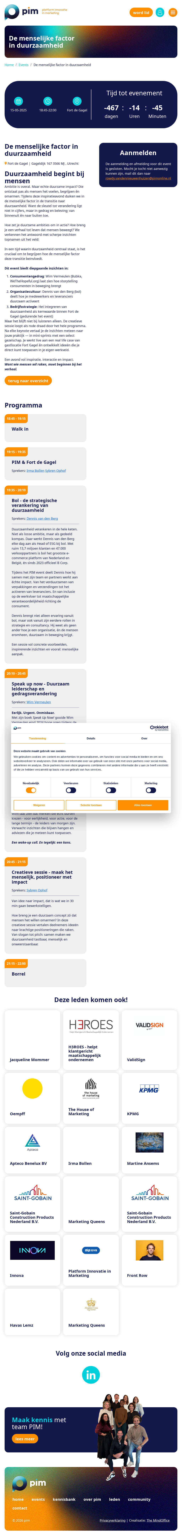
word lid (141, 12)
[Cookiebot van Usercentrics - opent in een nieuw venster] (152, 728)
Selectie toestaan (91, 805)
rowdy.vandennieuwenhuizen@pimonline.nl (138, 178)
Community (139, 1499)
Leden (114, 1499)
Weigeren (39, 805)
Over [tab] (144, 738)
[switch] (71, 790)
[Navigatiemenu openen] (172, 12)
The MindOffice (158, 1520)
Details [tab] (91, 738)
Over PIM (92, 1499)
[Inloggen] (160, 12)
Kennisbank (64, 1499)
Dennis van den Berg (42, 518)
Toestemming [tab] (37, 738)
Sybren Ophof (55, 470)
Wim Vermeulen (39, 702)
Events (24, 65)
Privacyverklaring (112, 1520)
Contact (19, 1508)
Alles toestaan (143, 805)
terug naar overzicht (28, 380)
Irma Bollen (35, 470)
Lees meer (25, 1438)
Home (9, 65)
